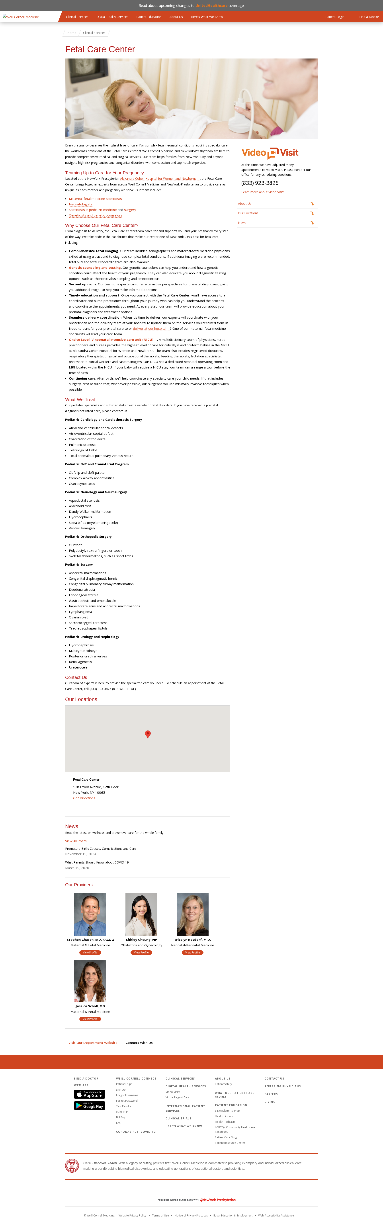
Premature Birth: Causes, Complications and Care (100, 848)
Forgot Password (127, 1101)
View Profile (90, 952)
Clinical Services (77, 17)
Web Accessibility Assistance (276, 1215)
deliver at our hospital (149, 328)
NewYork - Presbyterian (193, 1200)
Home (71, 33)
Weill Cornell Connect (136, 1078)
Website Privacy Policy (132, 1215)
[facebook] (132, 1037)
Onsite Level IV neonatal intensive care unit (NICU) (111, 339)
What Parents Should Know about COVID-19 (97, 862)
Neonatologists (80, 204)
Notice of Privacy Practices (191, 1215)
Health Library (224, 1116)
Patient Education (149, 17)
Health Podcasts (225, 1122)
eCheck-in (122, 1112)
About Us (176, 17)
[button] (148, 734)
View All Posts (76, 841)
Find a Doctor (86, 1078)
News (242, 222)
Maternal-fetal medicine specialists (95, 198)
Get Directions (84, 798)
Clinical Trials (178, 1118)
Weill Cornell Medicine (191, 1190)
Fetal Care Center (86, 779)
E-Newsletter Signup (227, 1111)
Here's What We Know (207, 17)
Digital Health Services (112, 17)
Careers (271, 1094)
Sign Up (121, 1090)
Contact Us (274, 1078)
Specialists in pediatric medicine (93, 209)
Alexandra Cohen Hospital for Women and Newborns (158, 178)
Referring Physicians (282, 1086)
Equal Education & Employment (232, 1215)
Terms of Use (160, 1215)
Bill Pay (120, 1117)
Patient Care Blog (226, 1137)
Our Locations (248, 213)
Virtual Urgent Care (178, 1097)
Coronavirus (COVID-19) (136, 1132)
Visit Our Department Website (92, 1042)
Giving (270, 1102)
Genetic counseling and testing (95, 267)
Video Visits (173, 1092)
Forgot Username (127, 1095)
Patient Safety (223, 1084)
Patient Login (124, 1084)
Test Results (123, 1106)
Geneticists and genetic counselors (95, 215)
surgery (130, 209)
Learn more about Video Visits (263, 192)
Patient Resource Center (230, 1143)
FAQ (118, 1123)
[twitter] (146, 1037)
